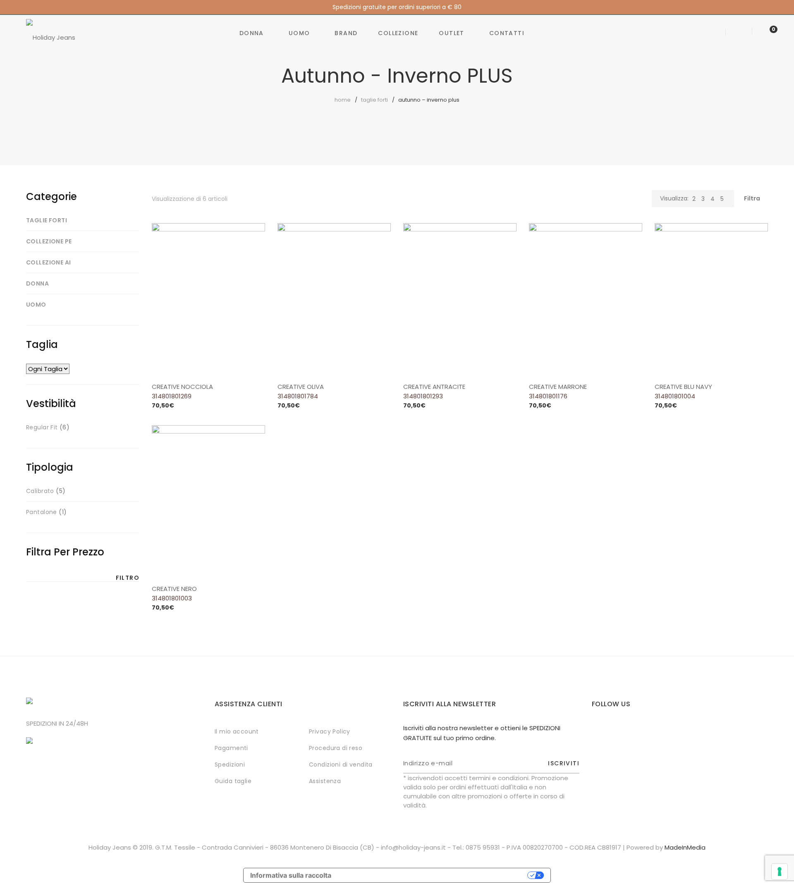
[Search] (715, 33)
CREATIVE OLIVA (300, 386)
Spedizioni (230, 764)
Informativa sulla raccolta (290, 875)
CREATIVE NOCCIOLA (182, 386)
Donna (251, 33)
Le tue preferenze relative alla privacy (433, 875)
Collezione (398, 33)
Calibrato (40, 491)
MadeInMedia (685, 847)
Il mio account (237, 731)
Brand (346, 33)
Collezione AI (48, 262)
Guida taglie (233, 781)
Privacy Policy (329, 731)
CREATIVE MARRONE (558, 386)
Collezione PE (49, 241)
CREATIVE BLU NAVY (683, 386)
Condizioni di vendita (341, 764)
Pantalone (41, 512)
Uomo (299, 33)
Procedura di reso (335, 748)
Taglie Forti (374, 100)
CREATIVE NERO (174, 588)
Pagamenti (231, 748)
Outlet (451, 33)
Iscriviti (563, 763)
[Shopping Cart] (765, 33)
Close (787, 7)
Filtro (127, 578)
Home (343, 100)
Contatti (506, 33)
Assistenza (325, 781)
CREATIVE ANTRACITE (434, 386)
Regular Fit (42, 427)
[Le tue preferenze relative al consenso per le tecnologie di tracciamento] (779, 871)
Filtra (752, 198)
